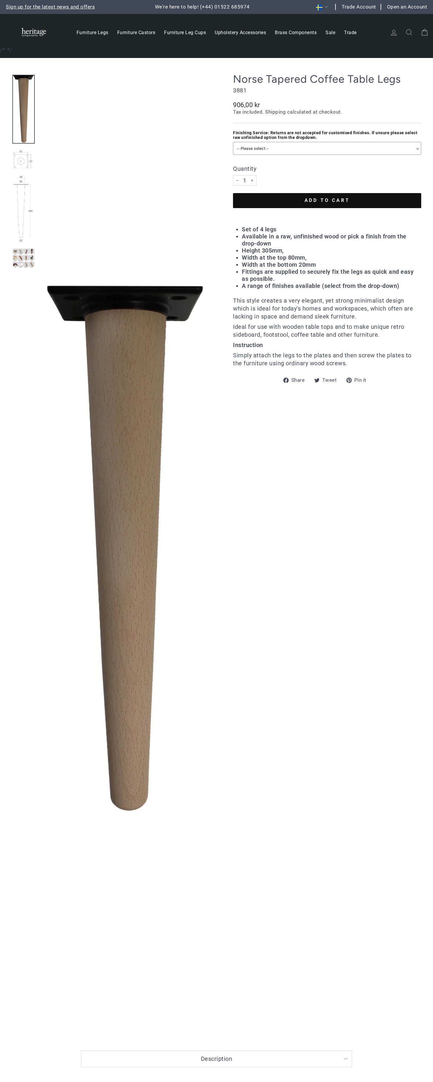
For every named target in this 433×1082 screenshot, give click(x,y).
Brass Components (296, 32)
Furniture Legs (92, 32)
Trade (350, 32)
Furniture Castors (136, 32)
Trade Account (359, 7)
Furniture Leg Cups (185, 32)
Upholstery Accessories (240, 32)
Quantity (244, 168)
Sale (330, 32)
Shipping (275, 112)
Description (216, 1058)
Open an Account (407, 7)
